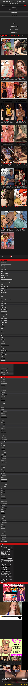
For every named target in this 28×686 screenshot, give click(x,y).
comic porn (4, 558)
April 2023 (3, 426)
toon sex (5, 577)
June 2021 (3, 467)
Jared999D (3, 305)
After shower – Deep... (21, 120)
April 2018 (3, 528)
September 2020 (4, 484)
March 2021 (3, 473)
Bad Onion (3, 262)
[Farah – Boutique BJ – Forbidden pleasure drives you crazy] (7, 111)
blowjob (4, 122)
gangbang (4, 564)
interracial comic (5, 571)
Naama (2, 333)
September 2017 (4, 541)
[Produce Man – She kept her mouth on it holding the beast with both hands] (7, 197)
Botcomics (3, 267)
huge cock (11, 230)
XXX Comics (14, 32)
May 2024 (3, 401)
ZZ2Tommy (3, 360)
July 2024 (2, 398)
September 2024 (4, 394)
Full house (7, 230)
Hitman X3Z (3, 294)
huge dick (10, 208)
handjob (10, 564)
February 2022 (3, 452)
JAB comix (3, 303)
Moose (2, 329)
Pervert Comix (14, 12)
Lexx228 (3, 316)
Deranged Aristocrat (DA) (7, 279)
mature (7, 574)
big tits (8, 551)
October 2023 (3, 415)
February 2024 (3, 407)
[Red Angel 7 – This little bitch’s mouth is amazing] (7, 46)
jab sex (8, 79)
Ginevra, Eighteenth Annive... (20, 185)
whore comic (3, 580)
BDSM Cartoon (14, 29)
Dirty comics (4, 280)
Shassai (9, 122)
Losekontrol (4, 320)
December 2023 (4, 411)
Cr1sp (2, 271)
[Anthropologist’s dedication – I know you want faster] (7, 154)
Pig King (3, 339)
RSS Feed (10, 9)
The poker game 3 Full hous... (7, 228)
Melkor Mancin (4, 322)
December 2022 (4, 433)
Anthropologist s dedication (8, 165)
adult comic (9, 547)
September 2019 (4, 507)
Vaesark (2, 356)
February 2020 (3, 497)
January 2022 (3, 454)
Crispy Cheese (4, 273)
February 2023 (3, 430)
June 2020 (3, 490)
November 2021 (4, 458)
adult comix (5, 79)
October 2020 (3, 482)
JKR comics (3, 307)
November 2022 (4, 435)
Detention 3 (8, 187)
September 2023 (4, 417)
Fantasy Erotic (4, 286)
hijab (7, 122)
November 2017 (4, 537)
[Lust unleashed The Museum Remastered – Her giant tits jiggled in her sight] (7, 90)
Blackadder (3, 265)
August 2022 (3, 441)
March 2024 (3, 405)
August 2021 (3, 464)
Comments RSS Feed (16, 9)
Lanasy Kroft (4, 314)
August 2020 (3, 486)
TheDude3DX (4, 354)
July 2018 (2, 524)
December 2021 (4, 456)
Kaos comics (4, 311)
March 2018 (3, 529)
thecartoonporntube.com (5, 368)
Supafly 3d (3, 352)
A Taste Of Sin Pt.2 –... (21, 77)
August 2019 (3, 509)
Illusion (2, 297)
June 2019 (3, 513)
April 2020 (3, 494)
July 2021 (2, 465)
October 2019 (3, 505)
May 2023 (3, 424)
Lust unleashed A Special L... (7, 142)
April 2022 (3, 449)
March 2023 (3, 428)
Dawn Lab (3, 277)
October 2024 (3, 392)
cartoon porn (9, 552)
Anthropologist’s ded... (7, 163)
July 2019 (2, 511)
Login (15, 7)
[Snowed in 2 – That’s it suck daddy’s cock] (7, 68)
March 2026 (3, 381)
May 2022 (3, 447)
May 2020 (3, 492)
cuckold (6, 560)
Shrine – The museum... (20, 55)
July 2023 (2, 420)
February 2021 (3, 475)
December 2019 (4, 501)
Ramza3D (3, 343)
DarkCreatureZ (4, 275)
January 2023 (3, 432)
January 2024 (3, 409)
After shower (20, 122)
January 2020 (3, 499)
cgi (19, 79)
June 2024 (3, 400)
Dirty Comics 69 (14, 18)
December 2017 (4, 535)
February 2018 (3, 531)
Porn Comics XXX (14, 26)
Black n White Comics (6, 264)
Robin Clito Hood (5, 344)
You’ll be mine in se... (7, 249)
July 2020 (2, 488)
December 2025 (4, 383)
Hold (2, 296)
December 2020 (4, 479)
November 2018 (4, 522)
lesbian (9, 573)
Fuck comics (14, 15)
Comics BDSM (14, 20)
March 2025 (3, 384)
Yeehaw (23, 144)
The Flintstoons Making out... (20, 206)
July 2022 (2, 443)
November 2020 (4, 481)
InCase (2, 301)
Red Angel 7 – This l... (7, 55)
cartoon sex (19, 208)
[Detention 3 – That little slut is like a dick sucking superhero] (7, 176)
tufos (8, 577)
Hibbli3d (3, 290)
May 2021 (3, 469)
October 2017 (3, 539)
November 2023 (4, 413)
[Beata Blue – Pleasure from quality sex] (20, 154)
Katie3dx (24, 79)
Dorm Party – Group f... (20, 99)
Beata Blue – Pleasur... (20, 163)
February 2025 (3, 386)
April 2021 (3, 471)
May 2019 (3, 514)
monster (8, 576)
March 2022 (3, 450)
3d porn (4, 547)
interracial (11, 187)
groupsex (7, 251)
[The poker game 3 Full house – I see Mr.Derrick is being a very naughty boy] (20, 219)
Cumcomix (3, 374)
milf (4, 576)
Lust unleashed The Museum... (7, 99)
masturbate (3, 574)
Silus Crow (3, 348)
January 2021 (3, 477)
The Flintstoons (24, 208)
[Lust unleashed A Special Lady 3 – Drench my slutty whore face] (7, 133)
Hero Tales (11, 251)
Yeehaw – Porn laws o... (21, 142)
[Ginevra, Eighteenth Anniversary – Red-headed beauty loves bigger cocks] (20, 176)
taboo (12, 122)
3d (17, 79)
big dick (5, 551)
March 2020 (3, 496)
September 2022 (4, 439)
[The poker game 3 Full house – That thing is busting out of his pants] (7, 219)
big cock (7, 208)
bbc (4, 208)
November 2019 (4, 503)
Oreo (2, 337)
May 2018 (3, 526)
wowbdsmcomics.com (5, 366)
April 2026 (3, 379)
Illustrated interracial (6, 299)
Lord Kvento (4, 318)
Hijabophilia (4, 292)
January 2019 (3, 518)
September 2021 (4, 462)
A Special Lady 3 (7, 144)
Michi (2, 324)
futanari (21, 79)
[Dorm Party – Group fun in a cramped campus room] (20, 90)
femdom (5, 562)
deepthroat (6, 561)
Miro (2, 328)
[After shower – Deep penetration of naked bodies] (20, 111)
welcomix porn (7, 579)
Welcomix (3, 358)
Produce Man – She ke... (7, 206)
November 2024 (4, 390)
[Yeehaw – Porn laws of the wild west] (20, 133)
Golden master (4, 288)
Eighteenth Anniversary (23, 187)
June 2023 (3, 422)
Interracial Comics (14, 23)
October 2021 (3, 460)
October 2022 (3, 437)
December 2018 (4, 520)
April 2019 (3, 516)
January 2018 (3, 533)
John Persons (4, 309)
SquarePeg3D (4, 350)
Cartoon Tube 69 (4, 370)
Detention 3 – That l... (7, 185)
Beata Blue (20, 165)
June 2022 (3, 445)
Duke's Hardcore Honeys (7, 282)
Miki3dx (2, 326)
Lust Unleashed (8, 101)
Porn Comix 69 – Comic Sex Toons (14, 1)
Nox (2, 335)
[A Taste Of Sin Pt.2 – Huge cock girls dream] (20, 68)
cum (9, 560)
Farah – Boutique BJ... (7, 120)
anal (6, 549)
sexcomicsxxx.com (4, 372)
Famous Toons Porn (4, 364)
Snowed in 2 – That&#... (7, 77)
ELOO (2, 284)
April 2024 (3, 403)
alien (4, 251)
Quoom (2, 341)
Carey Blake (3, 269)
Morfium (3, 331)
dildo (2, 562)
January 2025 (3, 388)
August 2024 (3, 396)
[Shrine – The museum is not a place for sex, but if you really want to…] (20, 46)
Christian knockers (5, 556)
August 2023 (3, 418)
